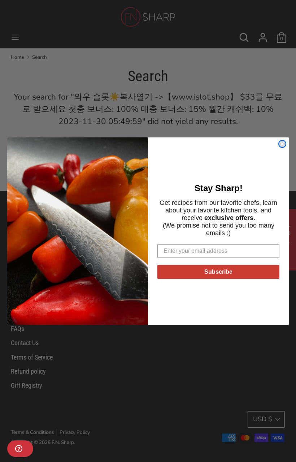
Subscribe (218, 272)
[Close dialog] (282, 144)
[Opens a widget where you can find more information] (20, 449)
